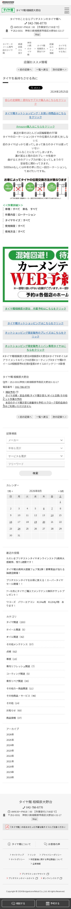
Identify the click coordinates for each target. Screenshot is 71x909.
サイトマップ (18, 854)
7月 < (10, 491)
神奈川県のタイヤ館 (29, 48)
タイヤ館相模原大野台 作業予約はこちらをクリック (35, 308)
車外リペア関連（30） (18, 681)
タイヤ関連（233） (16, 622)
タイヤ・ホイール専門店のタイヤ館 (8, 48)
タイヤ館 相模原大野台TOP (41, 48)
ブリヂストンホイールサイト (22, 878)
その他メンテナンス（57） (20, 644)
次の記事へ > (59, 69)
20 (43, 522)
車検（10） (12, 659)
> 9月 (61, 491)
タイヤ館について (21, 844)
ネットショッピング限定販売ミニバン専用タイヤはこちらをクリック (35, 348)
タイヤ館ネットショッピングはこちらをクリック (35, 323)
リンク (33, 854)
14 (52, 515)
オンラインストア (51, 878)
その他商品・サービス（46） (21, 695)
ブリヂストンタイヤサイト (34, 873)
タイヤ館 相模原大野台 (28, 10)
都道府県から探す (20, 48)
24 (19, 528)
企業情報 (37, 863)
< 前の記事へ (25, 69)
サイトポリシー (18, 859)
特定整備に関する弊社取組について (47, 859)
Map (37, 34)
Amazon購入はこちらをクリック (35, 126)
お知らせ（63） (14, 710)
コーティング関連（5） (18, 673)
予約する (54, 903)
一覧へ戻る (42, 69)
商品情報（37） (14, 718)
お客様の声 (54, 844)
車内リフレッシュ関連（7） (21, 666)
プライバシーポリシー (52, 854)
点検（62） (12, 651)
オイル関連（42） (15, 637)
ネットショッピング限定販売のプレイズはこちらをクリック (35, 334)
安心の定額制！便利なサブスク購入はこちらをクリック (35, 102)
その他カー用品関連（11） (20, 688)
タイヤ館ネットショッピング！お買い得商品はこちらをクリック (35, 115)
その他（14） (13, 703)
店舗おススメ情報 (52, 48)
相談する (20, 903)
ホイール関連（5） (16, 629)
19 (35, 522)
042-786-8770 (37, 23)
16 (10, 522)
